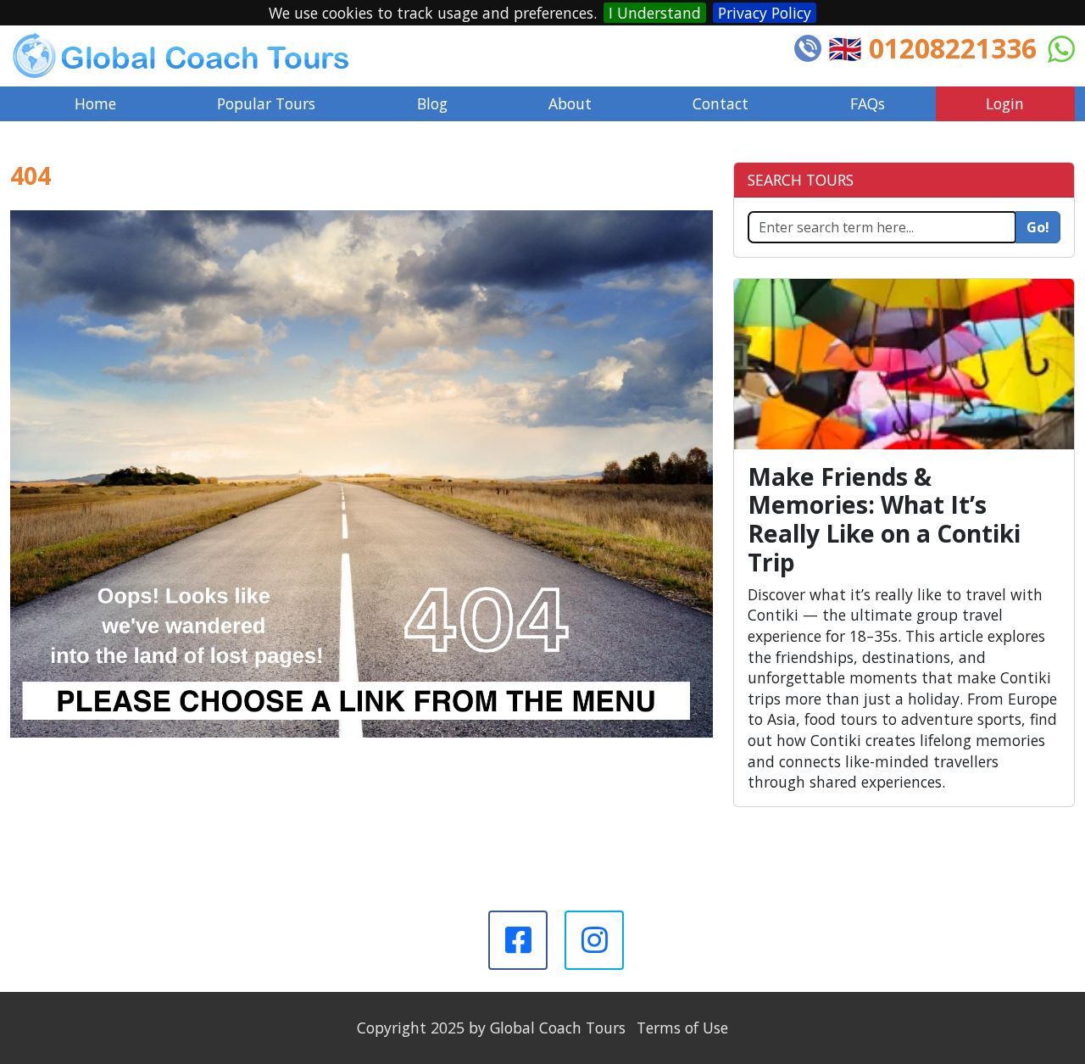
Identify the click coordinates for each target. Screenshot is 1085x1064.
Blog (432, 103)
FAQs (867, 103)
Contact (720, 103)
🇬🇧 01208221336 (932, 48)
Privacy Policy (764, 13)
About (570, 103)
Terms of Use (682, 1027)
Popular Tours (266, 103)
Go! (1038, 227)
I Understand (655, 13)
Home (95, 103)
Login (1005, 103)
